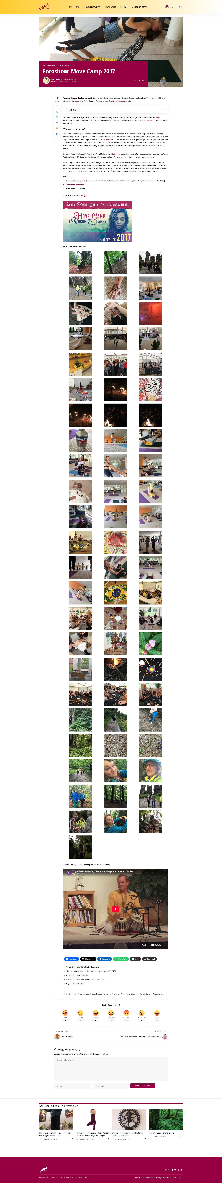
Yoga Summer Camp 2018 (75, 181)
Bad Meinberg (49, 65)
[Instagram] (178, 1169)
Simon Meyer (58, 79)
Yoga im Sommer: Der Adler (77, 975)
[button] (169, 7)
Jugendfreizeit (97, 994)
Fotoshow (81, 994)
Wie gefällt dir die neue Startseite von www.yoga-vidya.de (127, 1134)
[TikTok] (181, 1169)
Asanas (111, 139)
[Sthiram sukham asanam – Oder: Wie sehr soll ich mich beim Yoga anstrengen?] (93, 1119)
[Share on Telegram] (57, 122)
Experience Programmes (118, 101)
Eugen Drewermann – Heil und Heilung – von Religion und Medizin (56, 1134)
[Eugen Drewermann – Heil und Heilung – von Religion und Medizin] (56, 1119)
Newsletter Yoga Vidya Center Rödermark (83, 967)
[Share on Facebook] (57, 106)
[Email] (57, 128)
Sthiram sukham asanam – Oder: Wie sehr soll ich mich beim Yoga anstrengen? (93, 1134)
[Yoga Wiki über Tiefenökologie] (166, 1119)
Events (59, 65)
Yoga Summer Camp (128, 994)
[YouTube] (175, 1169)
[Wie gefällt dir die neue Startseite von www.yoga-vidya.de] (129, 1119)
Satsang (115, 154)
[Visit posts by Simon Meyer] (46, 80)
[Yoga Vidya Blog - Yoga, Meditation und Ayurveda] (44, 6)
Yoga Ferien (116, 994)
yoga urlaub (159, 994)
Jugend (88, 994)
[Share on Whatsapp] (57, 117)
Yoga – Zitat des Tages (75, 983)
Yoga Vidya (79, 101)
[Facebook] (172, 1169)
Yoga (158, 117)
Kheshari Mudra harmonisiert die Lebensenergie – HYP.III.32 (91, 971)
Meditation (151, 120)
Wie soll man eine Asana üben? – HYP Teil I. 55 (85, 979)
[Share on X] (57, 111)
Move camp (107, 994)
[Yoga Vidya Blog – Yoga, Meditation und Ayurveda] (43, 1170)
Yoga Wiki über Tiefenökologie (161, 1133)
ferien (75, 994)
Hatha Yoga (69, 65)
